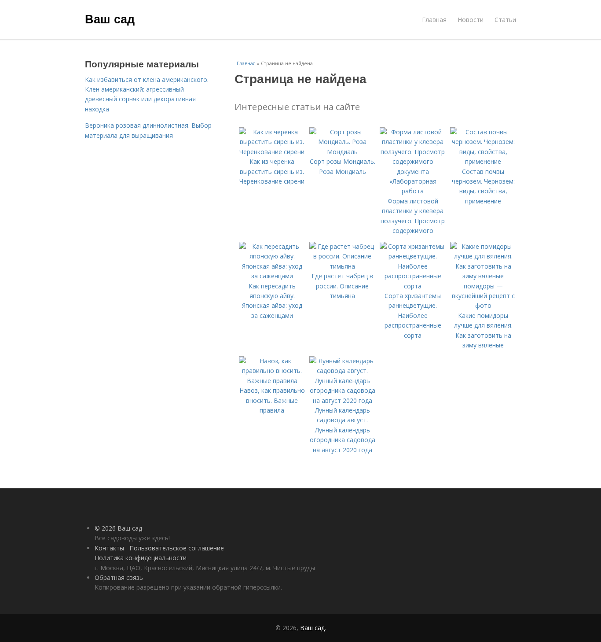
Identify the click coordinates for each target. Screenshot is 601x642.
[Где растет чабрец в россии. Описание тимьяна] (342, 266)
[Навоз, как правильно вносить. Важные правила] (272, 380)
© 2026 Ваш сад (118, 528)
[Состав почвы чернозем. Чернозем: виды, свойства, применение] (483, 161)
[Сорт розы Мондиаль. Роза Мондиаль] (342, 152)
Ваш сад (110, 18)
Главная (434, 19)
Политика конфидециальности (141, 557)
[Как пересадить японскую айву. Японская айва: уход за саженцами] (272, 276)
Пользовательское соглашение (176, 548)
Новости (471, 19)
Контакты (109, 548)
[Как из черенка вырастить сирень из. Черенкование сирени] (272, 152)
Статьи (505, 19)
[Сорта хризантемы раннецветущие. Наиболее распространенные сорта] (413, 286)
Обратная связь (119, 577)
